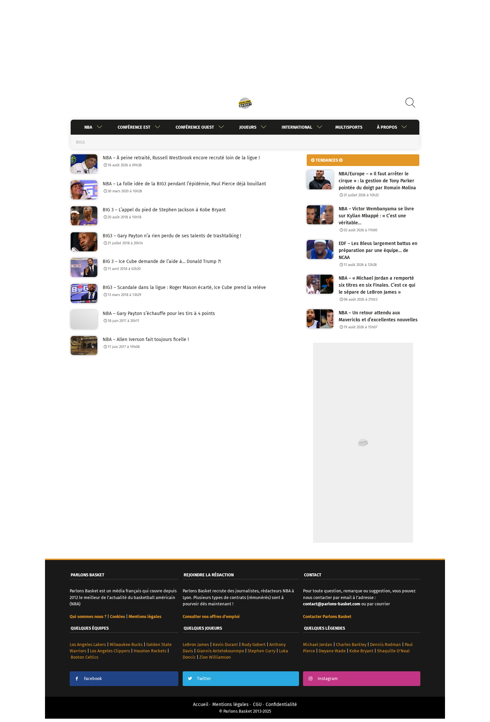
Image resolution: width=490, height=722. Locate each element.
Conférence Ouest (195, 127)
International (297, 127)
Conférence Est (134, 127)
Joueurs (247, 127)
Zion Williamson (215, 657)
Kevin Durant (225, 644)
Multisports (348, 127)
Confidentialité (281, 704)
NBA (88, 127)
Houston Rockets (150, 650)
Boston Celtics (84, 657)
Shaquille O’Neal (393, 650)
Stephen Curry (261, 650)
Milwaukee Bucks (126, 644)
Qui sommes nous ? (88, 616)
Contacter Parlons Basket (327, 616)
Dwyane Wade (332, 650)
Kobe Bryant (361, 650)
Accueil (200, 704)
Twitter (204, 678)
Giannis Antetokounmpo (220, 650)
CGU (257, 704)
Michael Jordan (317, 644)
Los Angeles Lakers (88, 644)
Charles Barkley (351, 644)
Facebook (93, 678)
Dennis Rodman (385, 644)
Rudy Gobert (254, 644)
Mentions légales (230, 704)
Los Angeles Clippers (110, 650)
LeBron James (196, 644)
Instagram (328, 678)
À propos (387, 127)
